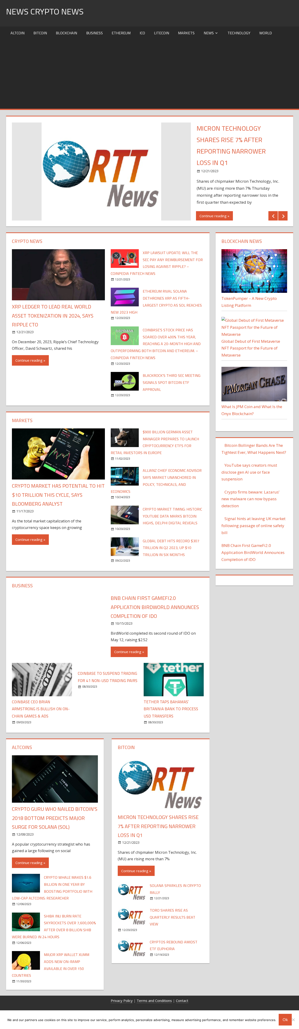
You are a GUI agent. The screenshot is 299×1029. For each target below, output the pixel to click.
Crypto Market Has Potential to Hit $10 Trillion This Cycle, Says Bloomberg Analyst (58, 495)
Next (283, 215)
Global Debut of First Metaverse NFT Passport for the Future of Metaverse (250, 348)
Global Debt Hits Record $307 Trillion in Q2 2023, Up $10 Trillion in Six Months (171, 548)
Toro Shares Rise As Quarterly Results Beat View (172, 917)
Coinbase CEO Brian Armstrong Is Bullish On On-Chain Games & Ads (41, 709)
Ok (285, 1019)
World (265, 33)
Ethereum (121, 33)
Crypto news (27, 241)
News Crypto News (45, 11)
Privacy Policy (122, 1000)
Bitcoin (40, 33)
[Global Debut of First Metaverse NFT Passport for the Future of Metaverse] (254, 334)
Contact (182, 1000)
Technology (239, 33)
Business (94, 33)
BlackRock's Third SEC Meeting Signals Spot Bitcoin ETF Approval (171, 382)
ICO (142, 33)
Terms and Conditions (154, 1000)
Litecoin (161, 33)
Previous (273, 215)
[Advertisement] (149, 73)
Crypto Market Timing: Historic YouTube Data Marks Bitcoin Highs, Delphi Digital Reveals (172, 516)
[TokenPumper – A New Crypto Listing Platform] (254, 291)
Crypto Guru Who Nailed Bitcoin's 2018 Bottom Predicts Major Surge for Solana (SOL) (54, 818)
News (209, 33)
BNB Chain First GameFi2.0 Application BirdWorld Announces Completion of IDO (155, 607)
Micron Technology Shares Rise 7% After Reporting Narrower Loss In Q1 (158, 826)
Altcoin (18, 33)
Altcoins (22, 747)
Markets (186, 33)
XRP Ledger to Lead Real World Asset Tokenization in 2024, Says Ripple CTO (52, 316)
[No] (293, 1019)
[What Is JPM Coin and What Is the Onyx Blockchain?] (254, 399)
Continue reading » (214, 216)
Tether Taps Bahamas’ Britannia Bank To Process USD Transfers (171, 709)
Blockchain (66, 33)
